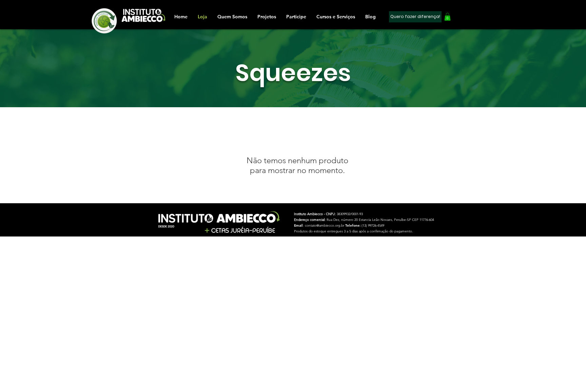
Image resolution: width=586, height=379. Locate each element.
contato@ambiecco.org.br (324, 225)
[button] (296, 16)
